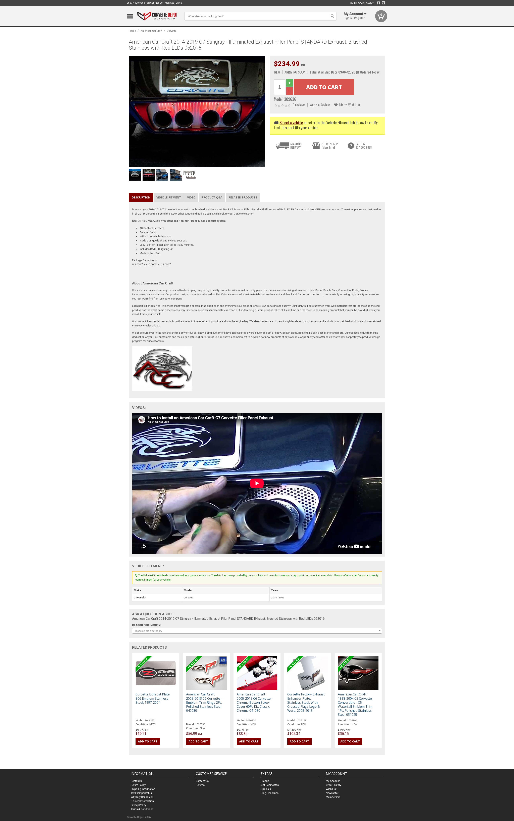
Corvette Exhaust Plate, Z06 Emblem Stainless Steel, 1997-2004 (153, 698)
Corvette (171, 30)
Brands (265, 780)
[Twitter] (383, 3)
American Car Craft (151, 30)
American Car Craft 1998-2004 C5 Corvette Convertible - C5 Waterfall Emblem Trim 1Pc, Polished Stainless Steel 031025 (355, 704)
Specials (266, 788)
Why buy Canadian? (142, 797)
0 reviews (299, 104)
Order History (333, 784)
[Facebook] (378, 3)
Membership (333, 797)
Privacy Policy (138, 805)
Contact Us (156, 2)
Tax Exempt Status (141, 792)
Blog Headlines (269, 792)
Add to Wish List (349, 104)
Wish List (331, 788)
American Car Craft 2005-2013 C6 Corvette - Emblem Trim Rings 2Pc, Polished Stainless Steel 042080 (204, 702)
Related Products (242, 197)
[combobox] (257, 631)
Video (191, 197)
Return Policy (138, 784)
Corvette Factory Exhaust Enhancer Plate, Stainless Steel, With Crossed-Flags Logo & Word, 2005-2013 (306, 702)
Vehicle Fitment (168, 197)
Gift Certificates (270, 784)
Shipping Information (143, 788)
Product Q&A (212, 197)
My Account (333, 780)
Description (141, 197)
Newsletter (332, 792)
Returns (200, 784)
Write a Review (320, 104)
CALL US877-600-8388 (364, 145)
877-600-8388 (137, 2)
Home (132, 30)
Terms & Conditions (142, 809)
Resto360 (136, 780)
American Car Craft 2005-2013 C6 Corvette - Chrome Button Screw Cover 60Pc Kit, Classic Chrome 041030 (255, 702)
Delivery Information (142, 801)
